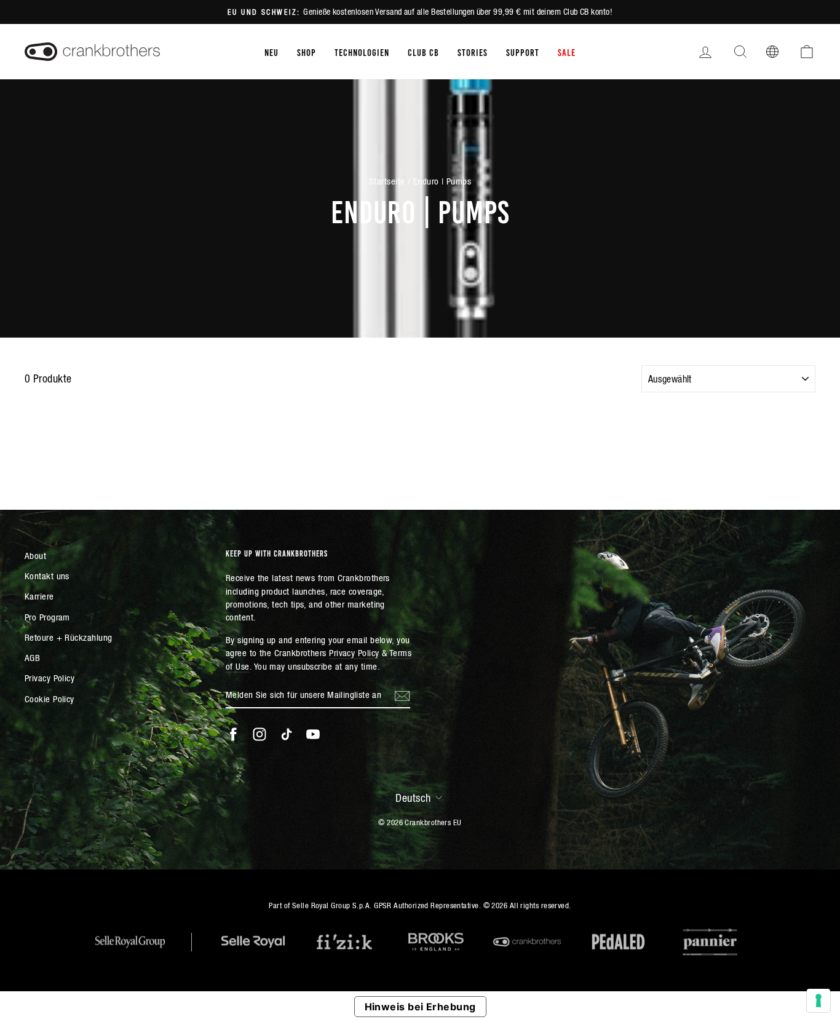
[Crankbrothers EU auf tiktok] (286, 734)
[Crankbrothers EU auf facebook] (233, 734)
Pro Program (47, 617)
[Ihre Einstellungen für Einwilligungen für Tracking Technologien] (818, 1000)
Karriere (39, 596)
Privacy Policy (49, 678)
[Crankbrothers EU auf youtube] (313, 734)
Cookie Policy (49, 699)
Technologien (362, 52)
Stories (473, 52)
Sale (567, 52)
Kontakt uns (47, 576)
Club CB (423, 52)
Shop (306, 52)
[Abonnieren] (402, 695)
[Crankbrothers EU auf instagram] (259, 734)
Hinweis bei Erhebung (420, 1006)
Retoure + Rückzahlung (68, 637)
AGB (32, 657)
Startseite (387, 181)
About (35, 555)
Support (522, 52)
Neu (271, 52)
